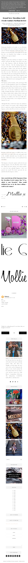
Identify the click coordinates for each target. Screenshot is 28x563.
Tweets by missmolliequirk (12, 523)
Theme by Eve (22, 561)
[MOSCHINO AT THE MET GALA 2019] (14, 421)
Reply (2, 306)
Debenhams (3, 159)
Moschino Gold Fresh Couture (17, 50)
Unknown (6, 296)
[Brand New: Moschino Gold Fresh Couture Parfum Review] (14, 438)
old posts (23, 332)
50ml (11, 154)
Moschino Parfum (16, 25)
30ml (2, 154)
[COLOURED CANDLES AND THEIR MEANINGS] (14, 405)
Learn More (12, 10)
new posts (5, 332)
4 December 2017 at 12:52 (9, 297)
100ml (22, 154)
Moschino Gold (11, 24)
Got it (18, 10)
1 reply (3, 206)
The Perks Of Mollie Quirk (12, 561)
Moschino (16, 23)
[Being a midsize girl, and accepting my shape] (14, 455)
